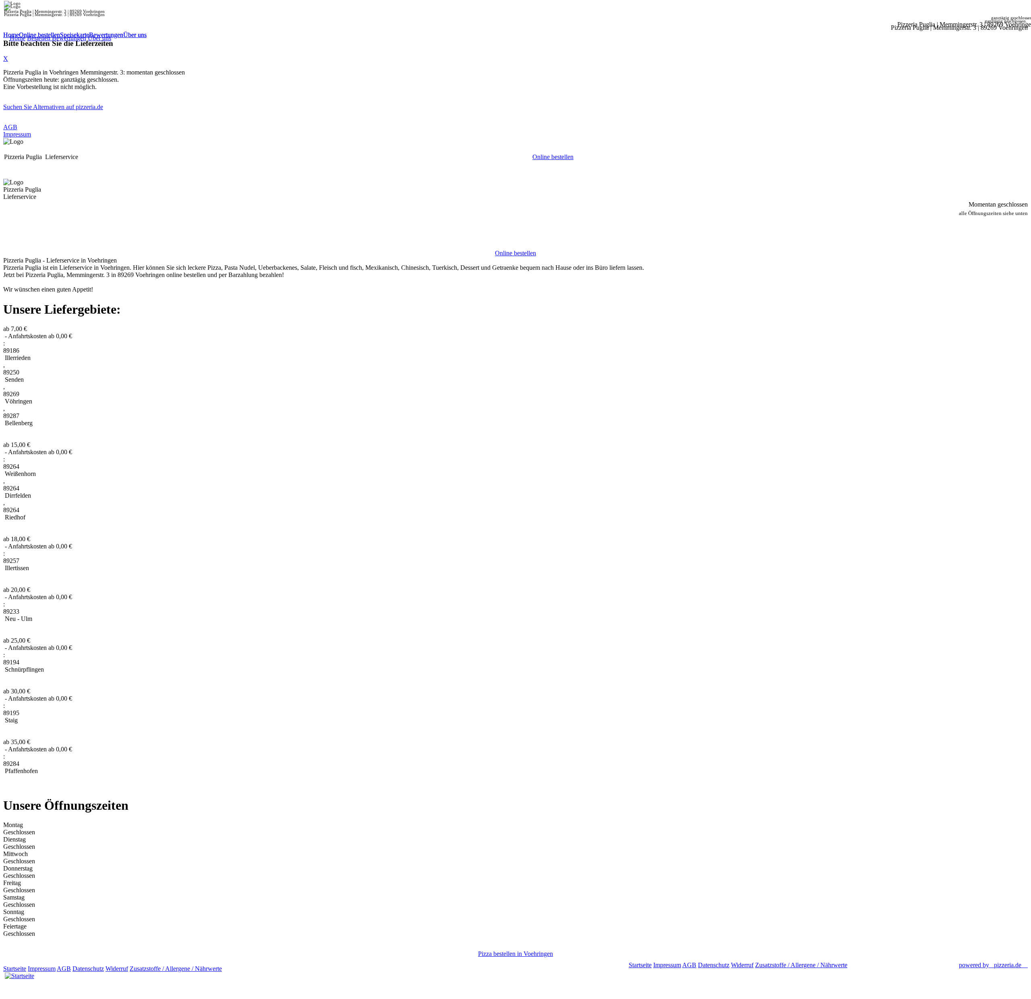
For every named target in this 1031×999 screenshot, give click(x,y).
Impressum (17, 134)
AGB (10, 127)
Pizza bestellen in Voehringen (515, 953)
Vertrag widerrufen (247, 968)
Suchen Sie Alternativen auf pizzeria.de (53, 106)
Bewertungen (106, 34)
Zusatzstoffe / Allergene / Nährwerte (176, 968)
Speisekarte (74, 34)
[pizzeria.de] (19, 974)
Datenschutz (88, 968)
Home (11, 34)
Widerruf (117, 968)
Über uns (135, 34)
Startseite (14, 968)
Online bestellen (39, 34)
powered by (990, 965)
